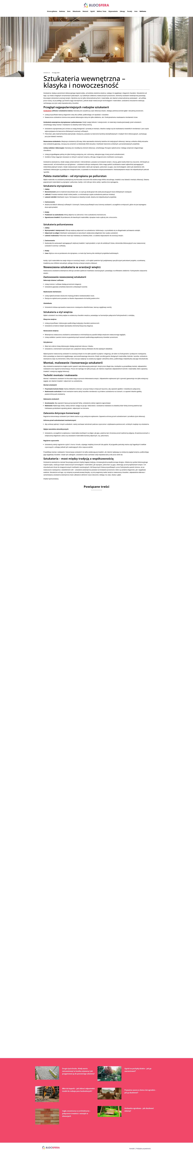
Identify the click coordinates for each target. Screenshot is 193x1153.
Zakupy (122, 11)
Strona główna (52, 11)
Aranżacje (46, 72)
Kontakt (132, 1148)
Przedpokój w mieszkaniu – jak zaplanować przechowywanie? (78, 657)
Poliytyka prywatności (143, 1148)
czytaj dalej (49, 576)
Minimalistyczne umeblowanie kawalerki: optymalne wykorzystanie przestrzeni (88, 843)
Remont (85, 11)
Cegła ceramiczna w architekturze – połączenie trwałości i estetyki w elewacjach (76, 1113)
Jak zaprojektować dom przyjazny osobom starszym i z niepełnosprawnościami (88, 936)
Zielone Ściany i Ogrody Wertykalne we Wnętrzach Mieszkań (77, 564)
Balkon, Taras (101, 11)
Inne (135, 11)
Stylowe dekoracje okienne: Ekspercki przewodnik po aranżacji (79, 1029)
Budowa (62, 11)
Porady (129, 11)
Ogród (92, 11)
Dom (68, 11)
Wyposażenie (113, 11)
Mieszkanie (76, 11)
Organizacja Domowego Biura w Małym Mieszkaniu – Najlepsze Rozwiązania (86, 750)
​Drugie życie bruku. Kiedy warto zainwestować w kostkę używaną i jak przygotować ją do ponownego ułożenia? (78, 1071)
